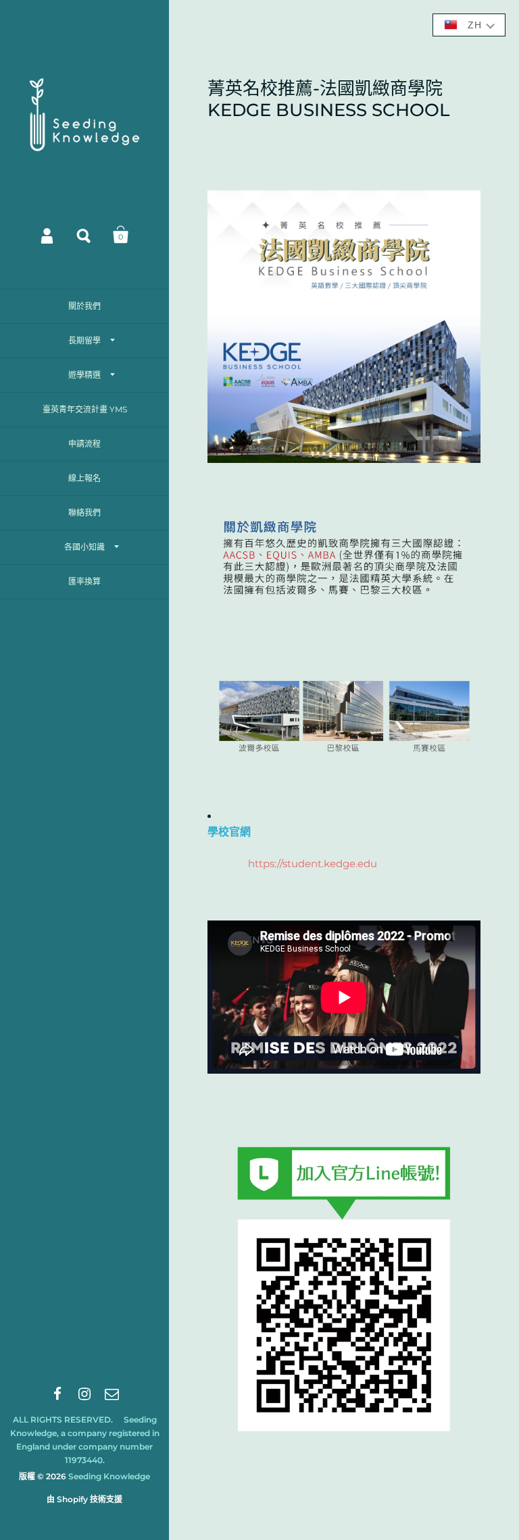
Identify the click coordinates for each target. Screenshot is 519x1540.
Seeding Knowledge (109, 1476)
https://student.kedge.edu (312, 863)
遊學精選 (84, 375)
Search (84, 235)
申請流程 (84, 444)
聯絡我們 (84, 512)
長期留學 (84, 340)
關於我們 (84, 306)
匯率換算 (84, 581)
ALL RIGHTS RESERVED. (63, 1419)
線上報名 (84, 478)
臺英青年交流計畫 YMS (85, 409)
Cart (121, 235)
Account (48, 235)
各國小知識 (84, 547)
